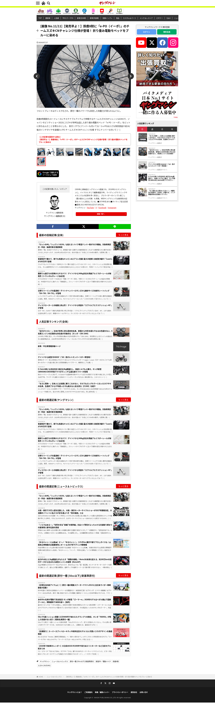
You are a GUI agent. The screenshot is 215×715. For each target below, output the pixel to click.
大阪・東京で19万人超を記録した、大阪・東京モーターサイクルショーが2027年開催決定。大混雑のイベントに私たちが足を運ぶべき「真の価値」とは (75, 511)
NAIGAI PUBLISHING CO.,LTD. (105, 697)
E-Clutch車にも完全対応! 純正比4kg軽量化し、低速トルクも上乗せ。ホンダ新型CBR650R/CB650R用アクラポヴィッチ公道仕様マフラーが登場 (69, 370)
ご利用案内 (88, 692)
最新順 (47, 18)
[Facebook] (53, 226)
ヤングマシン (45, 661)
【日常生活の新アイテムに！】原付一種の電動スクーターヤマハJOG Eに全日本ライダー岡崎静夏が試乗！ (74, 586)
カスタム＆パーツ (129, 18)
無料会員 (166, 32)
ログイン (146, 32)
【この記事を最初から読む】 (83, 139)
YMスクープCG (68, 18)
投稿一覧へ (100, 214)
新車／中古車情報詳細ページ (49, 346)
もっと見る (123, 234)
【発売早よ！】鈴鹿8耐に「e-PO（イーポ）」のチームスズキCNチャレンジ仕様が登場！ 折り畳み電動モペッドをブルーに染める (108, 677)
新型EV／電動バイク (103, 661)
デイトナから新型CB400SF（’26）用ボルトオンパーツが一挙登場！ (65, 357)
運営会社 (134, 692)
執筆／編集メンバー (102, 692)
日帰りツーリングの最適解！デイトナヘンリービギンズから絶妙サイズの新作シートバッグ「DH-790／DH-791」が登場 (73, 291)
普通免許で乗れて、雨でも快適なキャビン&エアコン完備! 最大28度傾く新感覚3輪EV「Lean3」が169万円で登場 (75, 260)
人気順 (56, 18)
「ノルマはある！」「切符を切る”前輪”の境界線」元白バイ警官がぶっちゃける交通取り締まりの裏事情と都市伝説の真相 (75, 526)
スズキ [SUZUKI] (44, 665)
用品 (117, 18)
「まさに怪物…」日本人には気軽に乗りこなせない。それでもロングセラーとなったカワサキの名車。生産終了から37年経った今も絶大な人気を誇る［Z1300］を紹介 (74, 384)
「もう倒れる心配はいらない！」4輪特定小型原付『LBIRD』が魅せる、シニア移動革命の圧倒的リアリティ (161, 192)
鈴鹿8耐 (116, 661)
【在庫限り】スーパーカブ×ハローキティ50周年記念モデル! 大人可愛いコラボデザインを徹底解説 (75, 632)
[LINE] (115, 226)
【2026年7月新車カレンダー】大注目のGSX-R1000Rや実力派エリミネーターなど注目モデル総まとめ (74, 647)
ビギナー (159, 18)
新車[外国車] (94, 18)
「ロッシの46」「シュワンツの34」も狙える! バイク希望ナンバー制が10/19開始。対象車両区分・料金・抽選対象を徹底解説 (74, 245)
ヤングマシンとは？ (74, 692)
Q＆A (168, 18)
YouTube (90, 207)
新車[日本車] (81, 18)
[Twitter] (84, 226)
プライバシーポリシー (120, 692)
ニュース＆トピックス (60, 661)
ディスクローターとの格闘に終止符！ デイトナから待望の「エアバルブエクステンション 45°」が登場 (75, 306)
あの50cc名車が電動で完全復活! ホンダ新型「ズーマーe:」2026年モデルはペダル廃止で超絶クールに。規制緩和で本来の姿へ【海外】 (74, 600)
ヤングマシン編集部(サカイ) (157, 169)
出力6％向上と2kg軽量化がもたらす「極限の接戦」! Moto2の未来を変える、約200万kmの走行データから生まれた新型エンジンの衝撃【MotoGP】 (75, 560)
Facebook (102, 207)
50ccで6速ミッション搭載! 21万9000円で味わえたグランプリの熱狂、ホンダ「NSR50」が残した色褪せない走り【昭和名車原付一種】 (74, 618)
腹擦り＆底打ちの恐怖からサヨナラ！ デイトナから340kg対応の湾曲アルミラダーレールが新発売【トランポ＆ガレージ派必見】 (74, 274)
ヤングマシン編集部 (155, 143)
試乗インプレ (107, 18)
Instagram (112, 207)
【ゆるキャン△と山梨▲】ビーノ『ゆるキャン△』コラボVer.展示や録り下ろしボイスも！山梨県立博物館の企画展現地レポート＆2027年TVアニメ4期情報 (74, 543)
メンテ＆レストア (146, 18)
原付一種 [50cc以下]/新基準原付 (82, 661)
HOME (41, 677)
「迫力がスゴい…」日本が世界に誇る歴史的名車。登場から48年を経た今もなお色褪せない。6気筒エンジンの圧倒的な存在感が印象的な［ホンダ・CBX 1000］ (75, 332)
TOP (40, 18)
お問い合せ (144, 692)
